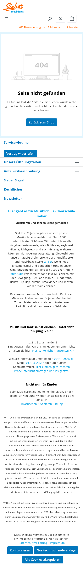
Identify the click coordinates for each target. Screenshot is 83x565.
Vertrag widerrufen (20, 153)
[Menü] (6, 18)
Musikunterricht (42, 350)
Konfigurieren (20, 550)
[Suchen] (49, 18)
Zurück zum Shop (41, 122)
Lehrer (48, 261)
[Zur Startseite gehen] (13, 5)
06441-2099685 (64, 359)
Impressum (57, 543)
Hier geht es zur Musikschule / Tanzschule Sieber (41, 213)
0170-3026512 (35, 363)
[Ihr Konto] (60, 18)
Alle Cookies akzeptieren (43, 559)
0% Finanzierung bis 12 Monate (38, 27)
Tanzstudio (16, 274)
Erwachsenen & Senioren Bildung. (41, 404)
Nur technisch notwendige (56, 550)
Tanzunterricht (64, 350)
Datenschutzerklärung (33, 543)
